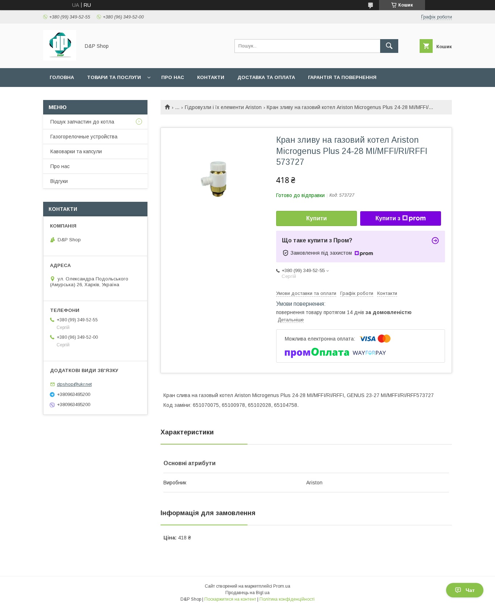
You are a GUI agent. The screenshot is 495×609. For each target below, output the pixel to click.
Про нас (172, 77)
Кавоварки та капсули (76, 151)
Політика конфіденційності (287, 599)
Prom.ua (281, 586)
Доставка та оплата (266, 77)
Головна (62, 77)
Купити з (387, 218)
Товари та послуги (114, 77)
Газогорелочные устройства (83, 136)
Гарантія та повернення (342, 77)
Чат (470, 590)
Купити (316, 218)
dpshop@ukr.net (74, 384)
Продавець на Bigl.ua (247, 592)
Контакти (210, 77)
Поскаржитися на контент (230, 599)
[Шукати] (389, 46)
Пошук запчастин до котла (82, 122)
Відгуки (59, 181)
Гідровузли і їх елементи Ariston (223, 107)
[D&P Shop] (59, 59)
